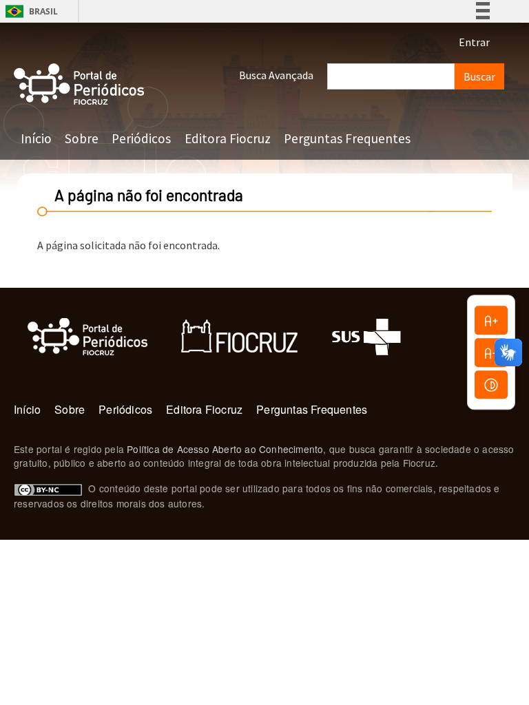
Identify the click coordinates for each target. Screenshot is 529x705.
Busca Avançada (276, 75)
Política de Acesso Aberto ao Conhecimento (225, 449)
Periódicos (141, 138)
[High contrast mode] (491, 384)
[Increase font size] (491, 320)
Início (36, 138)
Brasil (29, 11)
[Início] (79, 84)
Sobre (81, 138)
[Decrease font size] (491, 352)
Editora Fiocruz (228, 138)
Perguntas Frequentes (347, 138)
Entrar (474, 42)
